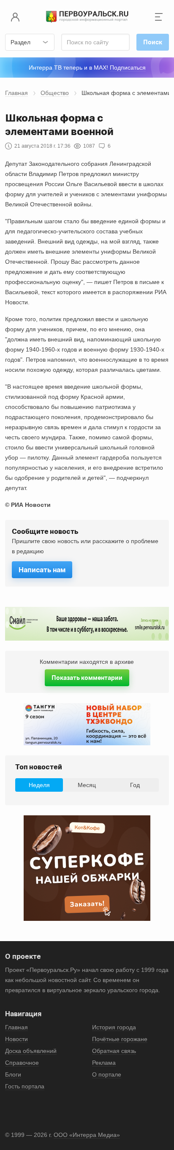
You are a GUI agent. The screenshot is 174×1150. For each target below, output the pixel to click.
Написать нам (42, 570)
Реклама (104, 1062)
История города (114, 1027)
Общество (55, 92)
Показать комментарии (87, 677)
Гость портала (24, 1086)
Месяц (87, 785)
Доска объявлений (31, 1050)
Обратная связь (114, 1050)
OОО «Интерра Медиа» (87, 1134)
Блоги (13, 1074)
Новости (16, 1039)
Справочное (22, 1062)
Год (135, 785)
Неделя (39, 785)
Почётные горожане (119, 1039)
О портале (106, 1074)
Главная (16, 92)
